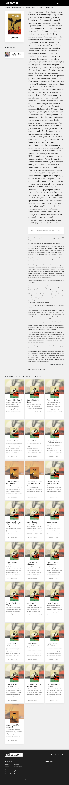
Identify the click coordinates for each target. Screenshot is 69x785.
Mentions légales (10, 779)
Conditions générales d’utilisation (28, 779)
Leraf (29, 348)
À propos (16, 770)
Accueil (7, 7)
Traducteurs (8, 768)
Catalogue (7, 764)
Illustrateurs (7, 770)
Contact (16, 772)
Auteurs (7, 766)
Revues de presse (18, 7)
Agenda (6, 772)
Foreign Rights (8, 773)
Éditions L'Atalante (48, 252)
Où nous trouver (18, 768)
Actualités (16, 764)
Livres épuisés (17, 773)
